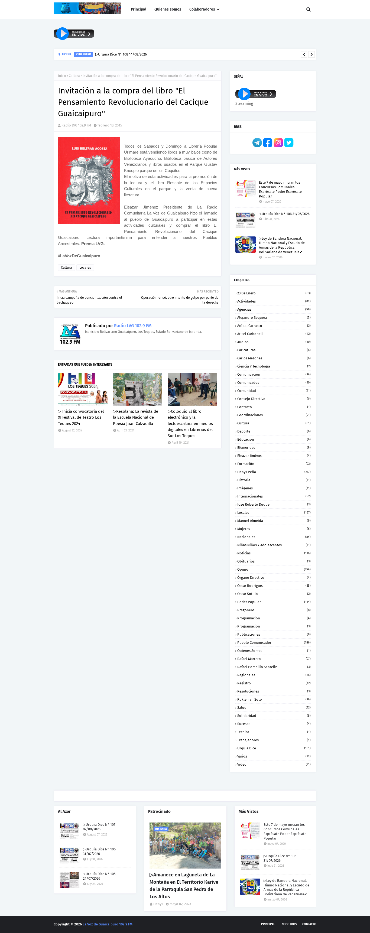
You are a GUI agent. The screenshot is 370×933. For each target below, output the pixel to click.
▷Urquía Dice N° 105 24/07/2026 (99, 876)
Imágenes (274, 488)
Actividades (274, 301)
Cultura (74, 76)
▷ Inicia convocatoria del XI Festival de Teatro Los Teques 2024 (81, 417)
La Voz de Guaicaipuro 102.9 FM (107, 924)
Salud (274, 708)
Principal (268, 924)
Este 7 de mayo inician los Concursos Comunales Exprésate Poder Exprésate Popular (280, 189)
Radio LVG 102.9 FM (76, 125)
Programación (274, 626)
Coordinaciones (274, 415)
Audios (274, 342)
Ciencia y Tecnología (274, 366)
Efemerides (274, 448)
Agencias (274, 309)
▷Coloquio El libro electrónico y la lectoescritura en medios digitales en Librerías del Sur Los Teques (190, 423)
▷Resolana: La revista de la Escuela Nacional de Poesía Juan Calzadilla (135, 417)
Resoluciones (274, 691)
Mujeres (274, 529)
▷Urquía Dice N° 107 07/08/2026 (99, 827)
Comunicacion (274, 374)
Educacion (274, 439)
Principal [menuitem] (138, 9)
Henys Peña (274, 472)
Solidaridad (274, 716)
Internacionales (274, 496)
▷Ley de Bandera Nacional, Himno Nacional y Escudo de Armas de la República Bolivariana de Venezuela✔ (282, 245)
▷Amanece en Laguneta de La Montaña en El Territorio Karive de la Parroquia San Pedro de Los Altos (184, 886)
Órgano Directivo (274, 578)
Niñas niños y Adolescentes (274, 545)
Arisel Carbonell (274, 334)
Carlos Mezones (274, 358)
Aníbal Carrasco (274, 326)
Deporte (274, 431)
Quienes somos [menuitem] (167, 9)
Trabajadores (274, 740)
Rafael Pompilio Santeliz (274, 667)
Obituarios (274, 561)
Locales (85, 267)
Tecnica (274, 732)
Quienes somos (274, 651)
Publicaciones (274, 634)
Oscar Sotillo (274, 594)
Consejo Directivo (274, 399)
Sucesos (274, 724)
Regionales (274, 675)
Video (274, 764)
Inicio (62, 76)
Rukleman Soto (274, 699)
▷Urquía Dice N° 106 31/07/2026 (284, 214)
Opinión (274, 569)
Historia (274, 480)
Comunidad (274, 391)
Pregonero (274, 610)
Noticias (274, 553)
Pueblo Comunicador (274, 643)
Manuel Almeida (274, 521)
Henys (158, 904)
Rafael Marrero (274, 659)
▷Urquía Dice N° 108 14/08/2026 (121, 54)
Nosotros (289, 924)
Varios (274, 756)
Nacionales (274, 537)
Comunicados (274, 383)
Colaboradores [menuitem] (202, 9)
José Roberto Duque (274, 504)
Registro (274, 683)
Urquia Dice (274, 748)
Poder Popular (274, 602)
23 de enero (274, 293)
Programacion (274, 618)
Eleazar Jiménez (274, 456)
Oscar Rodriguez (274, 586)
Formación (274, 464)
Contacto (274, 407)
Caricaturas (274, 350)
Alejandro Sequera (274, 318)
